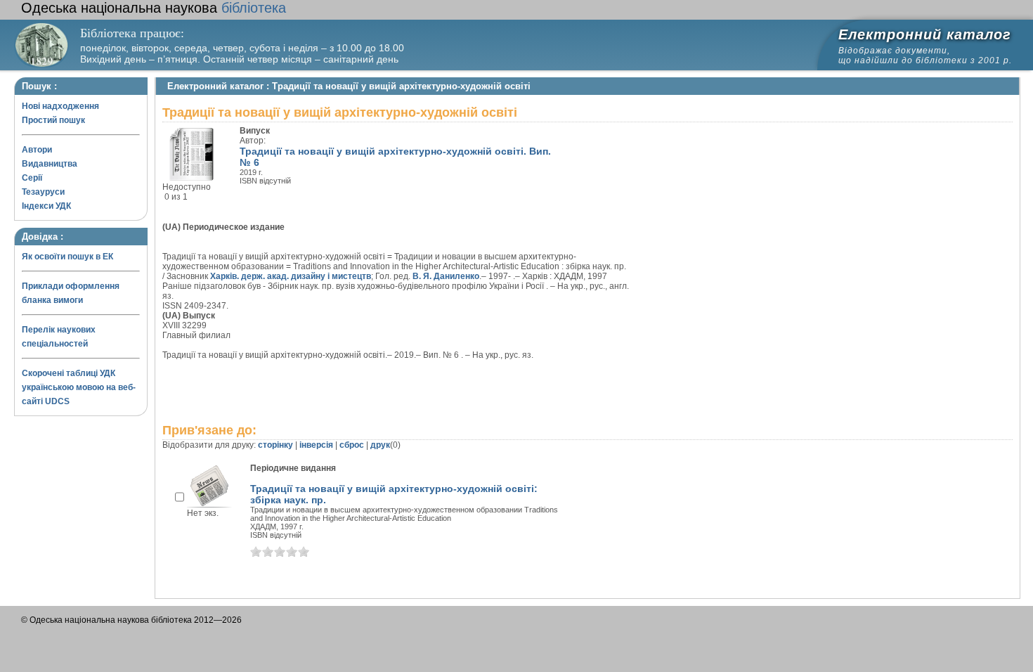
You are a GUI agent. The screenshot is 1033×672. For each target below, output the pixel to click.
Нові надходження (60, 106)
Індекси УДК (46, 206)
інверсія (316, 445)
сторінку (275, 445)
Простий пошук (53, 120)
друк (380, 445)
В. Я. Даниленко (445, 276)
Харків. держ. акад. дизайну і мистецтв (290, 276)
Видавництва (49, 164)
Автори (37, 150)
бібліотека (153, 7)
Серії (32, 178)
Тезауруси (43, 192)
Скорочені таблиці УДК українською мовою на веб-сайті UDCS (79, 387)
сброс (351, 445)
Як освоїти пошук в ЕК (67, 256)
